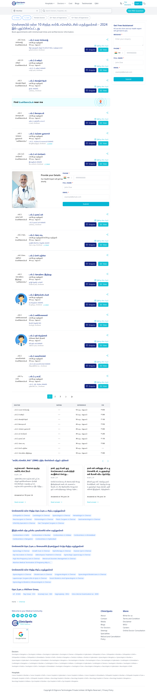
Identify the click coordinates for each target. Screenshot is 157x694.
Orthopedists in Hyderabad (83, 654)
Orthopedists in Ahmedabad (35, 657)
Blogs (77, 3)
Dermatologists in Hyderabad (110, 660)
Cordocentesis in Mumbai (41, 535)
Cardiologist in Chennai (41, 515)
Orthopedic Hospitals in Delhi (20, 678)
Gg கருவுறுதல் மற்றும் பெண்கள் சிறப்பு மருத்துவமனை (46, 48)
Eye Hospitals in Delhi (54, 681)
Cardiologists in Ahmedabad (129, 660)
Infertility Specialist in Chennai (24, 523)
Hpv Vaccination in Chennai (23, 555)
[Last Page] (72, 396)
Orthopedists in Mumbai (114, 654)
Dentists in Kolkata (76, 657)
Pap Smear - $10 (29, 594)
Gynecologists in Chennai (22, 574)
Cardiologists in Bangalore (20, 663)
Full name (68, 183)
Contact (104, 618)
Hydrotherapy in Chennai (62, 551)
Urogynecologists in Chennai (65, 574)
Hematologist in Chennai (82, 515)
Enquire (92, 50)
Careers (126, 627)
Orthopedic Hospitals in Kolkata (40, 678)
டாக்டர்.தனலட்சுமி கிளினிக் (37, 222)
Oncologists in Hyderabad (50, 654)
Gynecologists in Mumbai (124, 657)
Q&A (96, 3)
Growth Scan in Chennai (41, 551)
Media (103, 621)
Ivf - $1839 (16, 594)
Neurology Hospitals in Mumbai (60, 678)
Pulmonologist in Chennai (44, 519)
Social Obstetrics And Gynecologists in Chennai (67, 578)
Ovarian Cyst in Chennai (82, 551)
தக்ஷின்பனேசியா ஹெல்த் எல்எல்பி (39, 243)
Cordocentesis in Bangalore (23, 539)
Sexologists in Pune (78, 666)
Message (118, 35)
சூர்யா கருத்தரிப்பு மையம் (37, 121)
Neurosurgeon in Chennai (22, 519)
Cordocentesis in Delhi (21, 535)
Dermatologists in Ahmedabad (39, 660)
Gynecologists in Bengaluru (107, 657)
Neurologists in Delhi (126, 666)
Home (15, 602)
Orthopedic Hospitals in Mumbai (115, 675)
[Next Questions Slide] (108, 461)
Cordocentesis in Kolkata (62, 535)
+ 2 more (49, 143)
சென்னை (37, 50)
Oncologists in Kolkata (34, 654)
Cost (70, 3)
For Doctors (105, 627)
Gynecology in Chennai (21, 551)
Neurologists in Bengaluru (93, 666)
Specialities (105, 633)
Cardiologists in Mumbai (36, 663)
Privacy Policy (107, 690)
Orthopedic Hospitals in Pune (134, 675)
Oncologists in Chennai (66, 654)
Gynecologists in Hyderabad (20, 660)
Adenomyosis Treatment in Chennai (48, 555)
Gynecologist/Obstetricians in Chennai (92, 574)
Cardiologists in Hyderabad (83, 663)
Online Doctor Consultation (134, 630)
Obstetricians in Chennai (43, 574)
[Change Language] (122, 3)
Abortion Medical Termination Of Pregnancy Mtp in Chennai (31, 562)
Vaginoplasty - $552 (62, 594)
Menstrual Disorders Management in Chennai (59, 559)
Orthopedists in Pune (99, 654)
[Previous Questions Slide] (103, 461)
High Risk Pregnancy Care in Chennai (26, 559)
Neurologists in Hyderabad (110, 666)
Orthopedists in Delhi (129, 654)
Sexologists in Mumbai (115, 663)
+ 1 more (47, 164)
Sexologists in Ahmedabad (46, 666)
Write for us (128, 615)
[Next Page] (66, 396)
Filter (18, 18)
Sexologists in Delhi (31, 666)
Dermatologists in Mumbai (76, 660)
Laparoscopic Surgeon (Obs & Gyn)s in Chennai (30, 578)
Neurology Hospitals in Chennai (99, 678)
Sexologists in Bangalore (63, 666)
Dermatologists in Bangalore (58, 660)
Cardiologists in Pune (51, 663)
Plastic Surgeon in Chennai (65, 519)
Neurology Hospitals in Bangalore (120, 678)
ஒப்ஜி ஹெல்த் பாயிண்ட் (36, 282)
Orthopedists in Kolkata (19, 657)
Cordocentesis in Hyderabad (46, 539)
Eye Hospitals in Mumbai (39, 681)
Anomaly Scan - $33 (45, 594)
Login (137, 3)
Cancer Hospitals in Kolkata (75, 675)
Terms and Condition (131, 618)
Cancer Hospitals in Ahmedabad (94, 675)
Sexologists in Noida (18, 666)
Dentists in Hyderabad (90, 657)
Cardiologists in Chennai (99, 663)
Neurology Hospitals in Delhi (79, 678)
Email (66, 192)
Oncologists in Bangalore (19, 654)
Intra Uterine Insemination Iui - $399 (85, 594)
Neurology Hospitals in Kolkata (21, 681)
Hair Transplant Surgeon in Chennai (51, 523)
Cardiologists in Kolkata (66, 663)
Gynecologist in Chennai (61, 515)
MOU (125, 624)
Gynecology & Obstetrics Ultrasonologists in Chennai (32, 582)
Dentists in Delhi (50, 657)
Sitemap (104, 630)
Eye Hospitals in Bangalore (70, 681)
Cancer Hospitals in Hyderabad (56, 675)
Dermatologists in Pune (93, 660)
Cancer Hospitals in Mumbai (20, 675)
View (105, 50)
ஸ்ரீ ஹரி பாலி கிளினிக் (36, 343)
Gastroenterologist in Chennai (89, 519)
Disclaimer (127, 621)
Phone (66, 173)
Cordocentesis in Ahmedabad (84, 535)
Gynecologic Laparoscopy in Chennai (77, 555)
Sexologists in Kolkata (129, 663)
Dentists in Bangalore (63, 657)
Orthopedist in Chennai (21, 515)
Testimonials (87, 3)
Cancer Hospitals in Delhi (37, 675)
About (103, 615)
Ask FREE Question (135, 11)
